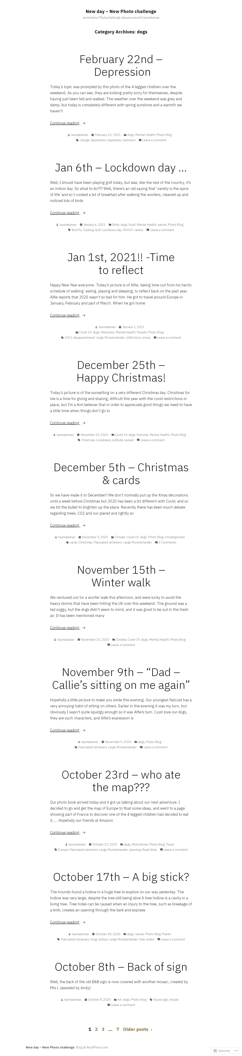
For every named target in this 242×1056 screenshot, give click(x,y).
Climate (120, 537)
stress (146, 337)
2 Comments (167, 542)
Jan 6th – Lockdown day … (121, 167)
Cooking (88, 230)
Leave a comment (154, 140)
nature (162, 225)
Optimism (129, 140)
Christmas (88, 440)
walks (150, 939)
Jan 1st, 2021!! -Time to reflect (121, 263)
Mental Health (145, 135)
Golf (98, 230)
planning (135, 850)
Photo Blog (164, 135)
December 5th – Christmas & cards (121, 473)
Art (120, 999)
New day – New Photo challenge (121, 11)
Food (132, 225)
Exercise (142, 435)
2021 (68, 337)
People (142, 332)
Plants (166, 934)
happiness (114, 140)
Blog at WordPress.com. (92, 1047)
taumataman (79, 135)
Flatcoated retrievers (107, 542)
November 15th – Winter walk (121, 575)
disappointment (84, 337)
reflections (133, 337)
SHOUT (128, 230)
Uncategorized (175, 537)
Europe (63, 850)
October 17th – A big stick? (121, 876)
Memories (107, 332)
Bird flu (76, 230)
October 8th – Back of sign (121, 966)
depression (98, 140)
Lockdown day (112, 230)
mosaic (174, 999)
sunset (129, 440)
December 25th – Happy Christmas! (121, 371)
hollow (103, 939)
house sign (160, 999)
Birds (115, 225)
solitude (117, 440)
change (84, 140)
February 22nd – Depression (121, 65)
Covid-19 (85, 332)
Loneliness (103, 440)
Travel (170, 844)
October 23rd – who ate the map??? (121, 780)
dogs (130, 135)
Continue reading (65, 123)
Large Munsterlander (110, 337)
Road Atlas (149, 850)
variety (138, 230)
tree (142, 939)
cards (73, 542)
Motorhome (140, 844)
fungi (94, 939)
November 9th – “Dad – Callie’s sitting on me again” (121, 678)
